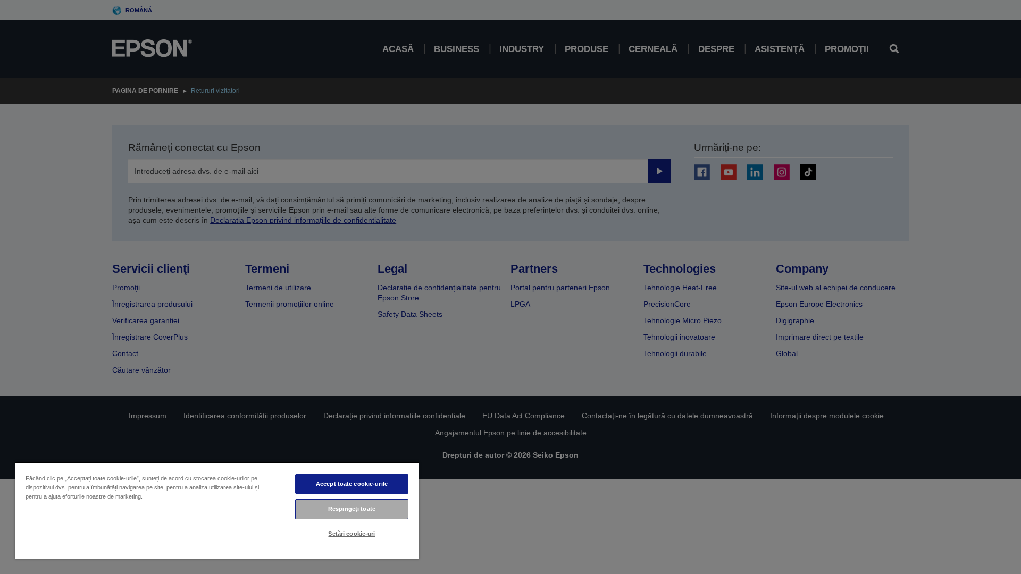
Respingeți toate (351, 508)
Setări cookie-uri (351, 533)
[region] (217, 510)
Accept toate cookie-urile (352, 483)
